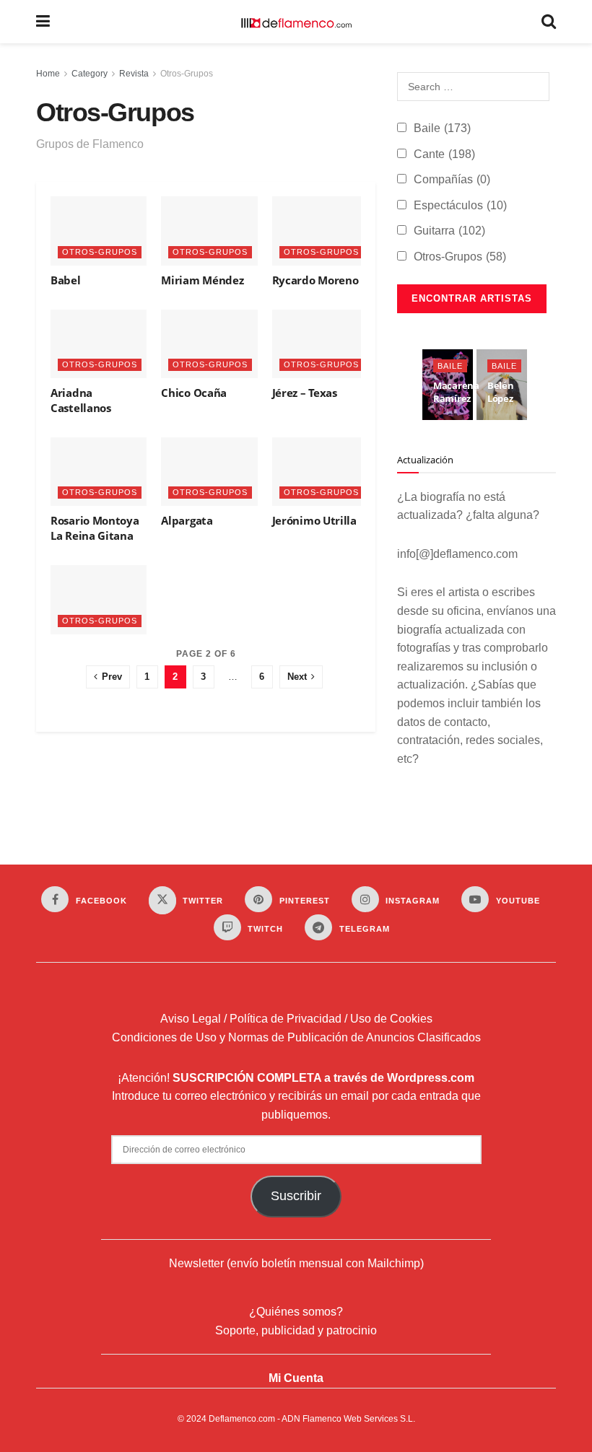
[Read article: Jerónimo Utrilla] (320, 471)
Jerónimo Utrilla (314, 520)
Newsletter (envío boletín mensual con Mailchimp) (296, 1263)
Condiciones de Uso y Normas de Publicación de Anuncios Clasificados (296, 1037)
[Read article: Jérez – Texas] (320, 344)
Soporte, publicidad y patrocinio (296, 1330)
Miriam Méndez (202, 280)
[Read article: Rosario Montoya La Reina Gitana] (99, 471)
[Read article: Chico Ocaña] (209, 344)
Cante (444, 154)
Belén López (500, 392)
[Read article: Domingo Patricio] (99, 599)
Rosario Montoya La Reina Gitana (95, 528)
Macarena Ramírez (456, 392)
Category (89, 74)
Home (48, 74)
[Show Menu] (43, 21)
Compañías (452, 179)
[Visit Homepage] (296, 22)
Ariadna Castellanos (81, 400)
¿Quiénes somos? (296, 1312)
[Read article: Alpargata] (209, 471)
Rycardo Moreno (315, 280)
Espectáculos (460, 205)
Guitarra (449, 230)
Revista (134, 74)
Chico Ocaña (194, 392)
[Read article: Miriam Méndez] (209, 230)
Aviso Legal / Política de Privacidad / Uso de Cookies (296, 1019)
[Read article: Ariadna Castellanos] (99, 344)
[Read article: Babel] (99, 230)
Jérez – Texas (304, 392)
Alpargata (186, 520)
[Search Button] (548, 21)
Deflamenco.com (242, 1419)
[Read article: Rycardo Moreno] (320, 230)
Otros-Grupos (186, 74)
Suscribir (296, 1196)
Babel (66, 280)
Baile (442, 128)
